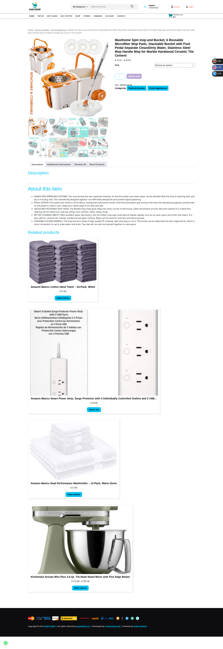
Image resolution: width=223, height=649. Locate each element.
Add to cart (134, 76)
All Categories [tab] (79, 7)
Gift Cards (52, 16)
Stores (86, 16)
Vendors (98, 16)
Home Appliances (59, 30)
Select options (63, 298)
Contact (121, 16)
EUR (217, 73)
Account (109, 16)
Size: (117, 65)
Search (132, 6)
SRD (217, 61)
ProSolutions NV (113, 626)
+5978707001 (153, 8)
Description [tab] (37, 164)
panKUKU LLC (83, 626)
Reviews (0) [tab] (80, 164)
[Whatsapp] (6, 644)
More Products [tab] (97, 164)
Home (31, 16)
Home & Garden (42, 30)
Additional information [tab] (59, 164)
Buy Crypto (66, 16)
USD (217, 67)
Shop (77, 16)
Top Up (40, 16)
